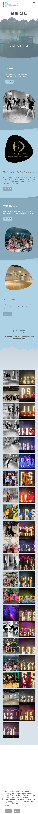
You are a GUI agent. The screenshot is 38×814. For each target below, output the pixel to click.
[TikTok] (21, 13)
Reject (17, 811)
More (7, 806)
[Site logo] (10, 5)
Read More (9, 82)
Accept (8, 811)
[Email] (25, 13)
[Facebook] (12, 13)
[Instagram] (16, 13)
